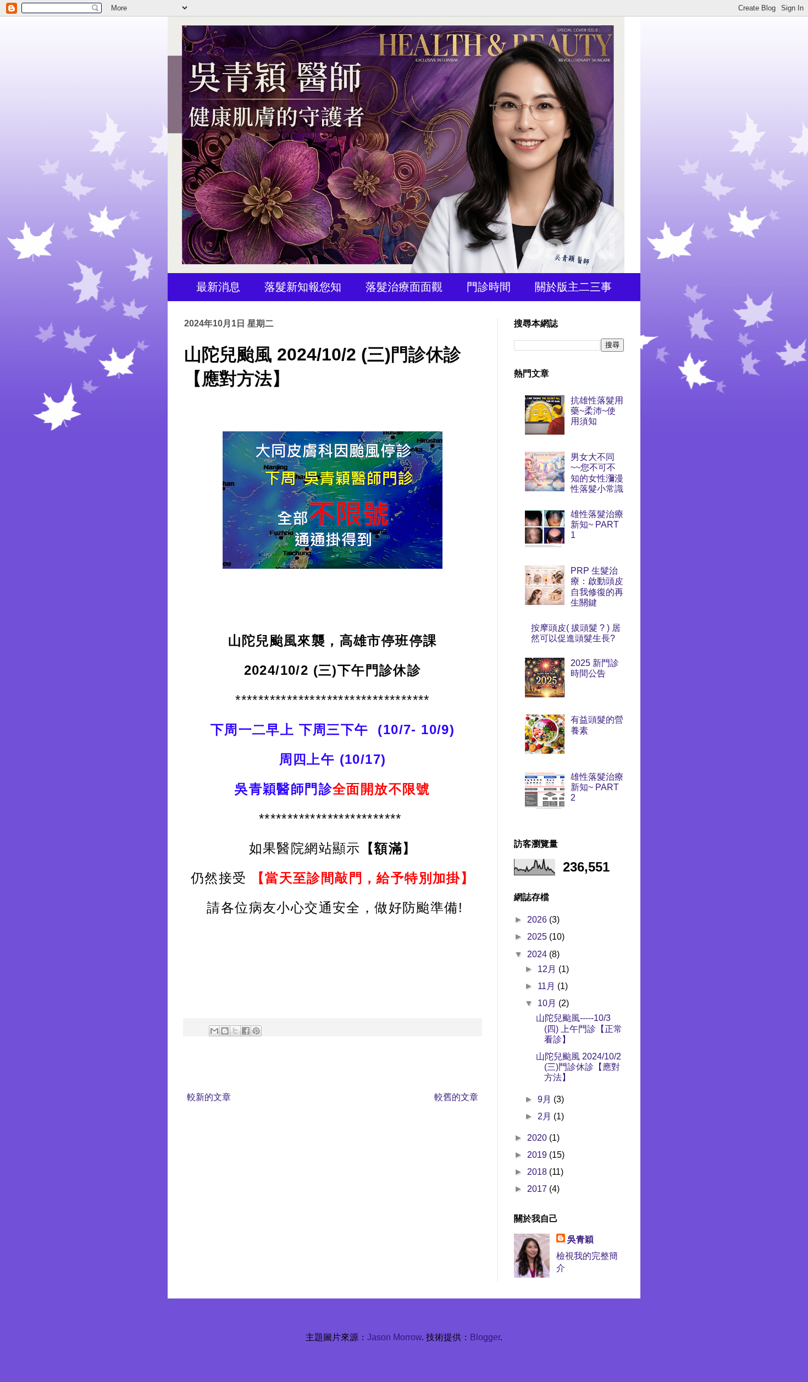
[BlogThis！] (224, 1030)
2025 (538, 936)
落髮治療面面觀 (404, 287)
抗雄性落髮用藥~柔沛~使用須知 (597, 411)
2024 (538, 954)
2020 (538, 1137)
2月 (546, 1116)
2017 (538, 1189)
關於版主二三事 (573, 287)
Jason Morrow (394, 1337)
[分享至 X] (235, 1030)
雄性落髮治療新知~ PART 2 (597, 787)
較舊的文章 (456, 1097)
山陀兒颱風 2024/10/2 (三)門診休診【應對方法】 (578, 1067)
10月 (548, 1003)
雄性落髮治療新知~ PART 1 (597, 524)
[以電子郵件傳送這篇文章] (214, 1030)
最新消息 (218, 287)
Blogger (485, 1337)
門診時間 (489, 287)
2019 (538, 1154)
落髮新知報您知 (302, 287)
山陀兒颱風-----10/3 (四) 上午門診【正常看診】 (579, 1028)
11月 (547, 986)
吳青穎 (580, 1239)
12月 (548, 969)
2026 (538, 919)
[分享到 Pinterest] (256, 1030)
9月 (546, 1099)
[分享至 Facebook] (245, 1030)
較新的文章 (209, 1097)
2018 (538, 1171)
